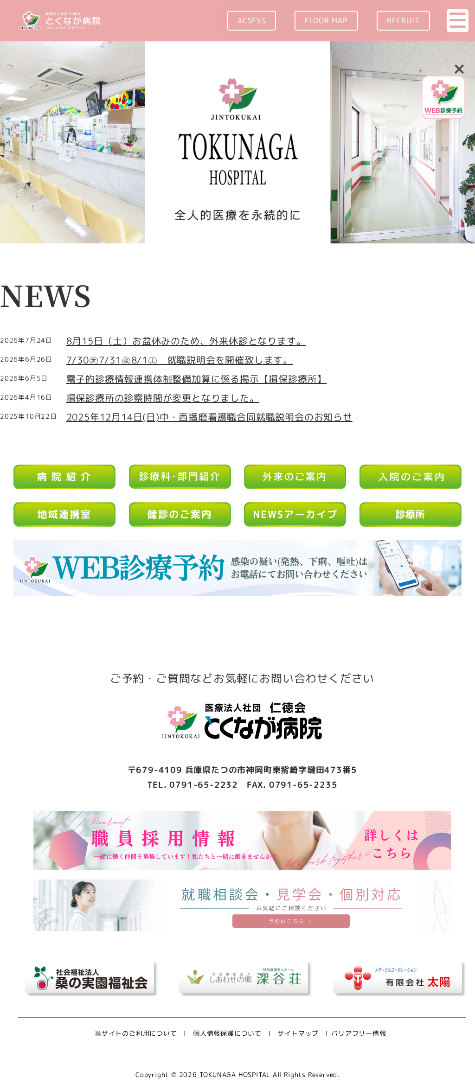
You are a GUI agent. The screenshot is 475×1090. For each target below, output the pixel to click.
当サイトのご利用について (136, 1033)
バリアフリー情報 (358, 1033)
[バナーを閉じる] (459, 68)
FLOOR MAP (326, 20)
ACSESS (252, 20)
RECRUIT (403, 20)
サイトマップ (298, 1033)
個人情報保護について (227, 1033)
